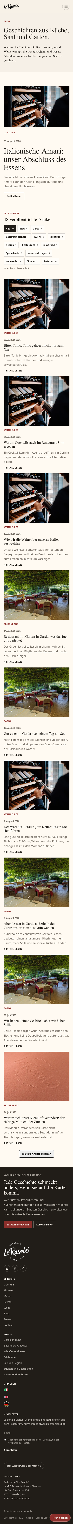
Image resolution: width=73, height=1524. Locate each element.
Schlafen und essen (15, 1351)
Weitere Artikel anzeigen (36, 1153)
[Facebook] (15, 1268)
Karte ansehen (44, 1224)
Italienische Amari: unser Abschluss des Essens (35, 158)
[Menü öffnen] (65, 6)
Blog (6, 1313)
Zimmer (8, 1290)
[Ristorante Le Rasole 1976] (11, 6)
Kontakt (8, 1325)
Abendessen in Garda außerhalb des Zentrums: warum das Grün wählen (29, 925)
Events (7, 1301)
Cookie (29, 1517)
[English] (6, 1397)
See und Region (13, 1363)
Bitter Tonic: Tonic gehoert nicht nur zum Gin (33, 347)
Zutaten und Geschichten (18, 1368)
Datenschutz (10, 1517)
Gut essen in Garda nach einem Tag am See (34, 733)
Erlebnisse (10, 1357)
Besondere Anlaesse (15, 1345)
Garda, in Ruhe (12, 1339)
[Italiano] (6, 1390)
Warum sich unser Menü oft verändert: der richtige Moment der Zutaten (34, 1119)
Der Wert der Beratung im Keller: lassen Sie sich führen (35, 828)
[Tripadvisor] (23, 1268)
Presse (7, 1319)
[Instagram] (7, 1268)
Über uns (9, 1284)
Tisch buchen (60, 1517)
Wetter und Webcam (16, 1374)
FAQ (21, 1517)
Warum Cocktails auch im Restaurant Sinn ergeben (34, 444)
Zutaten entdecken (18, 1224)
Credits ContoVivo (45, 1517)
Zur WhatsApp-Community (24, 1465)
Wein (7, 1307)
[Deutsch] (6, 1404)
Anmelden (10, 1450)
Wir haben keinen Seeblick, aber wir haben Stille (35, 1022)
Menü (7, 1296)
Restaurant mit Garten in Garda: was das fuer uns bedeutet (36, 638)
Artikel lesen (14, 196)
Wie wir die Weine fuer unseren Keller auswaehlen (31, 541)
